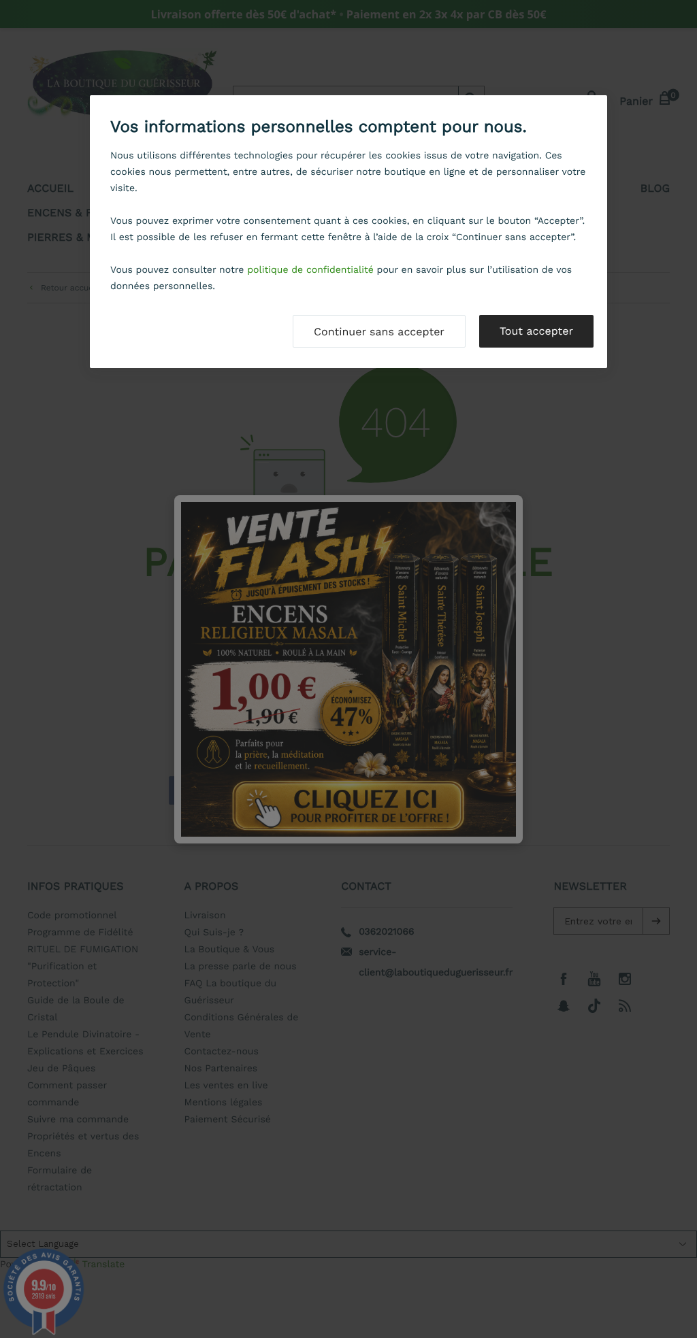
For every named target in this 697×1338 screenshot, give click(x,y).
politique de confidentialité (310, 270)
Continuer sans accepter (379, 331)
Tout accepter (536, 330)
